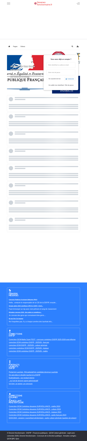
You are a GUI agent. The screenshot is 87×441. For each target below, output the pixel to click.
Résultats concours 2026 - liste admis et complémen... (25, 312)
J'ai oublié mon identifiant (56, 85)
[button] (72, 46)
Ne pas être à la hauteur (16, 318)
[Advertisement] (43, 23)
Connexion (70, 79)
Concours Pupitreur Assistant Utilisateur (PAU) (23, 299)
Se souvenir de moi (54, 79)
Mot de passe (69, 85)
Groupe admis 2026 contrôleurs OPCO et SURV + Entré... (26, 306)
